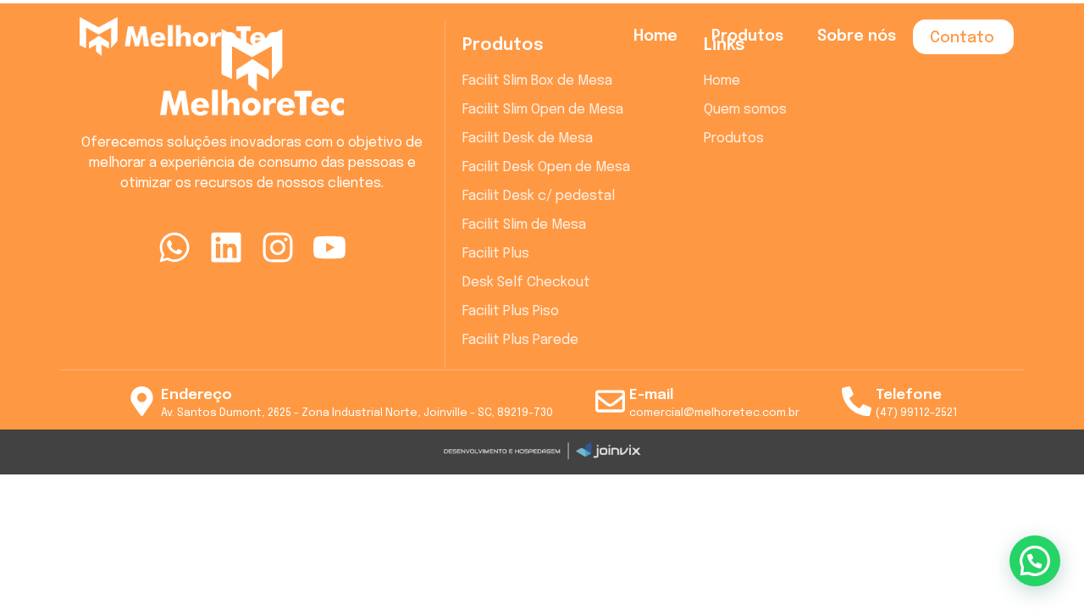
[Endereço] (142, 401)
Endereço (196, 395)
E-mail (651, 395)
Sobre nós (856, 36)
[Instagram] (277, 247)
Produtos (747, 36)
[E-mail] (610, 401)
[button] (1034, 560)
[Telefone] (856, 401)
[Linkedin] (226, 247)
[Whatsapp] (174, 247)
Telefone (909, 395)
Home (655, 36)
